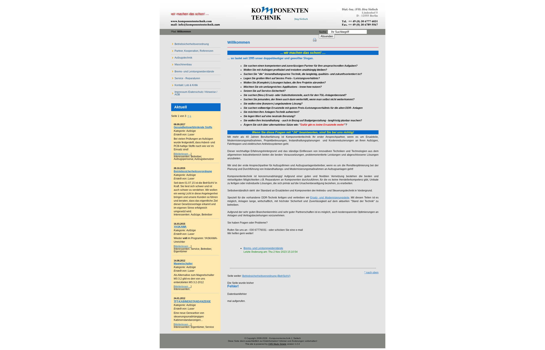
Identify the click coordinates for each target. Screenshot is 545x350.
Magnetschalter (183, 263)
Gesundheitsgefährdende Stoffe (193, 127)
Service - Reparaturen (185, 77)
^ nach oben (371, 272)
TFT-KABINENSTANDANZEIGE (192, 301)
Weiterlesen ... (182, 153)
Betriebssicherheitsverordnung (193, 171)
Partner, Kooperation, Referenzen (192, 50)
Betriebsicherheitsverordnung (190, 43)
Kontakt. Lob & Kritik (184, 84)
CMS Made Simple (277, 344)
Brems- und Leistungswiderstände (192, 70)
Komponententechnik (272, 16)
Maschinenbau (181, 63)
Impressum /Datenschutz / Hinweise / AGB (194, 92)
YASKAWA (180, 226)
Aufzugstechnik (181, 57)
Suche (322, 31)
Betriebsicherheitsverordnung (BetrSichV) (266, 275)
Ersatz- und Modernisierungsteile (329, 197)
